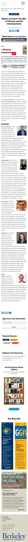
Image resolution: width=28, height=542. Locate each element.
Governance (7, 343)
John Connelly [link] (4, 201)
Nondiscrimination (6, 518)
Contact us (8, 358)
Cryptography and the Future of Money (7, 441)
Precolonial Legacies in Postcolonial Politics (10, 494)
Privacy (4, 520)
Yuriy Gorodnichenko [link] (6, 126)
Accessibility (5, 517)
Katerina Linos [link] (4, 233)
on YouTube (21, 36)
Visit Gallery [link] (14, 409)
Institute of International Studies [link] (8, 101)
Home (2, 8)
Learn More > (7, 467)
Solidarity (15, 343)
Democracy (13, 339)
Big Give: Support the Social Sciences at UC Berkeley (20, 448)
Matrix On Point (14, 14)
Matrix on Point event (9, 99)
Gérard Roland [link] (4, 160)
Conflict (6, 339)
